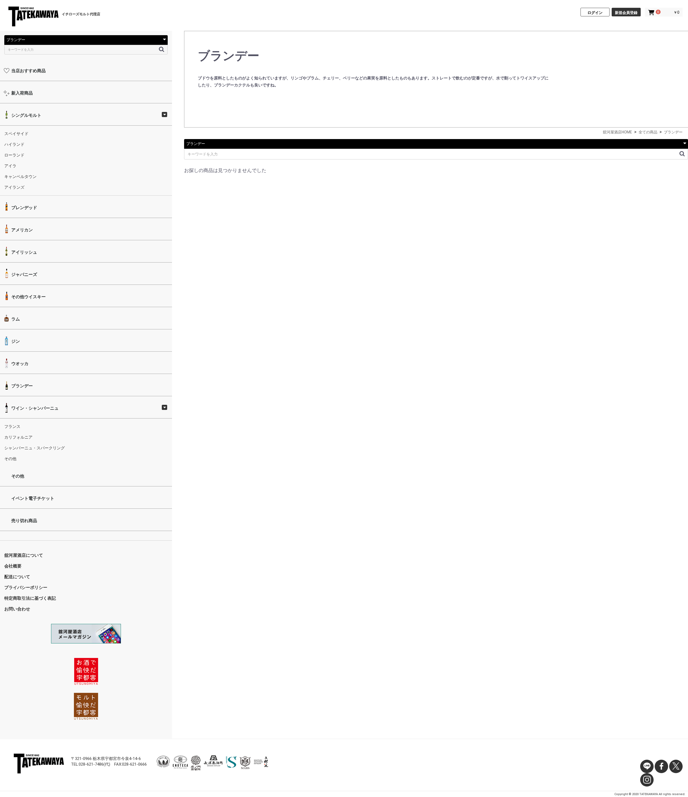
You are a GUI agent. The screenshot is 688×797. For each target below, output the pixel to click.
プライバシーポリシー (25, 587)
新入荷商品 (21, 93)
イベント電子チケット (32, 498)
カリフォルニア (18, 437)
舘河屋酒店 (33, 17)
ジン (15, 341)
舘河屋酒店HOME (617, 132)
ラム (15, 319)
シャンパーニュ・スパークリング (34, 448)
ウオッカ (19, 363)
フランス (12, 426)
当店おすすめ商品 (28, 70)
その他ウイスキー (28, 296)
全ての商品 (648, 132)
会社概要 (13, 566)
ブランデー (21, 385)
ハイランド (14, 144)
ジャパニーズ (23, 274)
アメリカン (21, 229)
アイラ (10, 165)
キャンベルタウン (20, 176)
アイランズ (14, 187)
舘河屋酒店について (23, 555)
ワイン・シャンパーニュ (34, 408)
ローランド (14, 155)
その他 (10, 458)
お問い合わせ (17, 609)
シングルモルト (25, 115)
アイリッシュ (23, 252)
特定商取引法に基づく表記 (30, 598)
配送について (17, 576)
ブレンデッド (23, 207)
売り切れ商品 (23, 520)
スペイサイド (16, 133)
